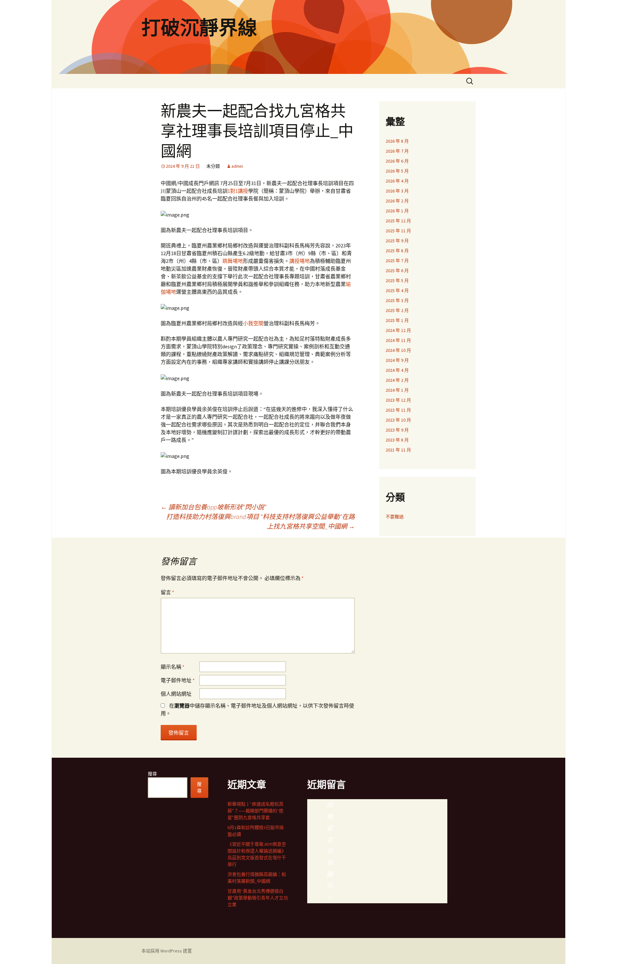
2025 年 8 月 (397, 251)
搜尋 (152, 774)
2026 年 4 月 (397, 181)
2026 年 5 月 (397, 171)
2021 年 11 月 (398, 450)
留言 (167, 592)
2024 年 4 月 (397, 370)
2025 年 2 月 (397, 310)
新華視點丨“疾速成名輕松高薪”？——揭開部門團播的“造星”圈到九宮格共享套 (255, 810)
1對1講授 (238, 191)
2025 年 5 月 (397, 280)
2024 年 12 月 (398, 330)
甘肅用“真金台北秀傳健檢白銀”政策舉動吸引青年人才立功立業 (258, 897)
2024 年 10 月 (398, 350)
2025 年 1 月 (397, 320)
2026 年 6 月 (397, 161)
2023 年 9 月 (397, 430)
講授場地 (299, 261)
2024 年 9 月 (397, 360)
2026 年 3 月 (397, 191)
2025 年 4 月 (397, 290)
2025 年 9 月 (397, 241)
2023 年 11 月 (398, 410)
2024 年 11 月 (398, 340)
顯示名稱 (172, 667)
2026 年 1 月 (397, 211)
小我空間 (253, 323)
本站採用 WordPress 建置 (166, 951)
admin (237, 166)
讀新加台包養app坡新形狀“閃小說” (213, 507)
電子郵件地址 (178, 680)
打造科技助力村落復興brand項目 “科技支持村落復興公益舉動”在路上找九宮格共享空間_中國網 (260, 521)
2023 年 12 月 (398, 400)
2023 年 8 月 (397, 440)
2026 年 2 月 (397, 201)
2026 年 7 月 (397, 151)
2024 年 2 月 (397, 380)
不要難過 (395, 517)
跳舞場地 (232, 261)
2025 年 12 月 (398, 221)
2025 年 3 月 (397, 300)
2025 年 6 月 (397, 270)
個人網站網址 (176, 694)
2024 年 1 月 (397, 390)
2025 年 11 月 (398, 231)
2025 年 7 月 (397, 260)
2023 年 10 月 (398, 420)
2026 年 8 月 (397, 141)
